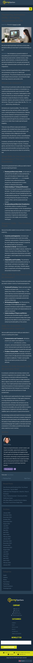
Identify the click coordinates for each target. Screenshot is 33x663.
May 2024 (5, 530)
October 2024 (6, 519)
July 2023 (5, 552)
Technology (6, 584)
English (23, 660)
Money (5, 579)
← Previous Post (6, 478)
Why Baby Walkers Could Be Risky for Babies (15, 500)
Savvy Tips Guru (10, 657)
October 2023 (6, 545)
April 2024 (6, 532)
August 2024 (6, 523)
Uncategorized (7, 588)
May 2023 (5, 556)
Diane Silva (7, 444)
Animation (4, 53)
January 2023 (6, 565)
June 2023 (6, 554)
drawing (20, 178)
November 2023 (7, 543)
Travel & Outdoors (8, 586)
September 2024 (7, 521)
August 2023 (6, 549)
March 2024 (6, 534)
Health (5, 575)
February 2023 (7, 562)
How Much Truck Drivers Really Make (12, 502)
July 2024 (5, 526)
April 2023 (6, 558)
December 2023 (7, 541)
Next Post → (27, 478)
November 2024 (7, 517)
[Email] (15, 469)
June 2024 (6, 528)
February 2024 (7, 536)
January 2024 (6, 538)
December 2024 (7, 515)
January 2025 (6, 513)
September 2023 (7, 547)
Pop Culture (10, 474)
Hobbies (5, 577)
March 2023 (6, 560)
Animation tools (23, 289)
